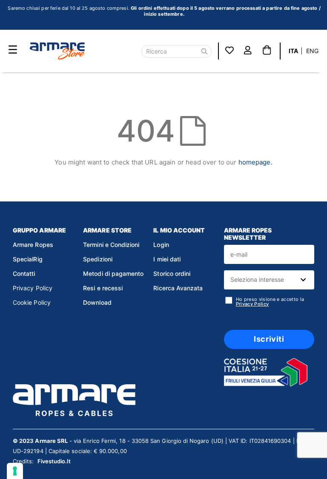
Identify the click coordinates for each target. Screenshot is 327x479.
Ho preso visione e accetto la (270, 301)
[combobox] (269, 279)
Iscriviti (269, 338)
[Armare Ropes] (57, 51)
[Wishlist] (229, 50)
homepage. (255, 162)
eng (312, 50)
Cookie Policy (32, 302)
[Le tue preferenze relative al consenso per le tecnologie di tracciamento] (15, 471)
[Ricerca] (204, 51)
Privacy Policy (32, 288)
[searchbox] (268, 279)
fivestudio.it (54, 461)
